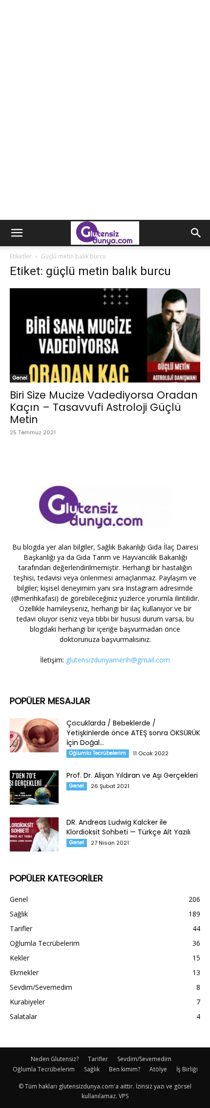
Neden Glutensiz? (55, 1059)
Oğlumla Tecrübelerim (97, 753)
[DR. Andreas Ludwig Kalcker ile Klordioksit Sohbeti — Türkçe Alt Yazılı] (34, 834)
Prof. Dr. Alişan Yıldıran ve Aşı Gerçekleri (132, 775)
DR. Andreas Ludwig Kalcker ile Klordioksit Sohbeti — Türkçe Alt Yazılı (128, 827)
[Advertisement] (105, 110)
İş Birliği (187, 1069)
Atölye (158, 1069)
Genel (20, 378)
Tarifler (98, 1059)
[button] (16, 233)
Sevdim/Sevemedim (144, 1059)
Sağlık (92, 1069)
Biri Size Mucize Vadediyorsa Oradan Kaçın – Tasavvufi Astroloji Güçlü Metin (104, 407)
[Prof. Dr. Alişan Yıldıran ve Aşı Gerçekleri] (34, 787)
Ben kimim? (124, 1069)
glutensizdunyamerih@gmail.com (118, 659)
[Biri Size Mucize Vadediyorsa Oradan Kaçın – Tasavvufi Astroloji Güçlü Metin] (105, 335)
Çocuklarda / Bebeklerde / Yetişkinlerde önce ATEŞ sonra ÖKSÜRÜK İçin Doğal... (133, 732)
